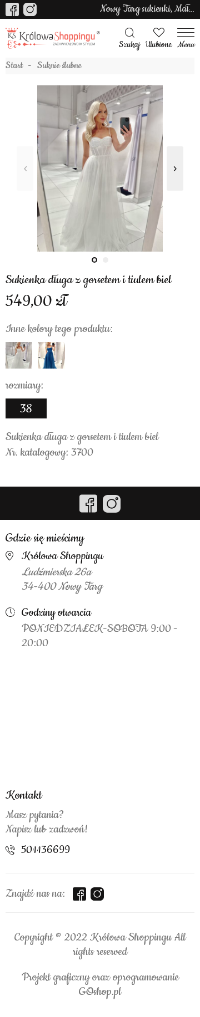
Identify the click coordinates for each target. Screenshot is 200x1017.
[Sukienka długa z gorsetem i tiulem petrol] (51, 355)
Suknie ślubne (59, 65)
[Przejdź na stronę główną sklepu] (53, 38)
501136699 (45, 850)
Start (14, 65)
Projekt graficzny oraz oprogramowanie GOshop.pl (100, 984)
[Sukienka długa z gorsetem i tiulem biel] (100, 168)
